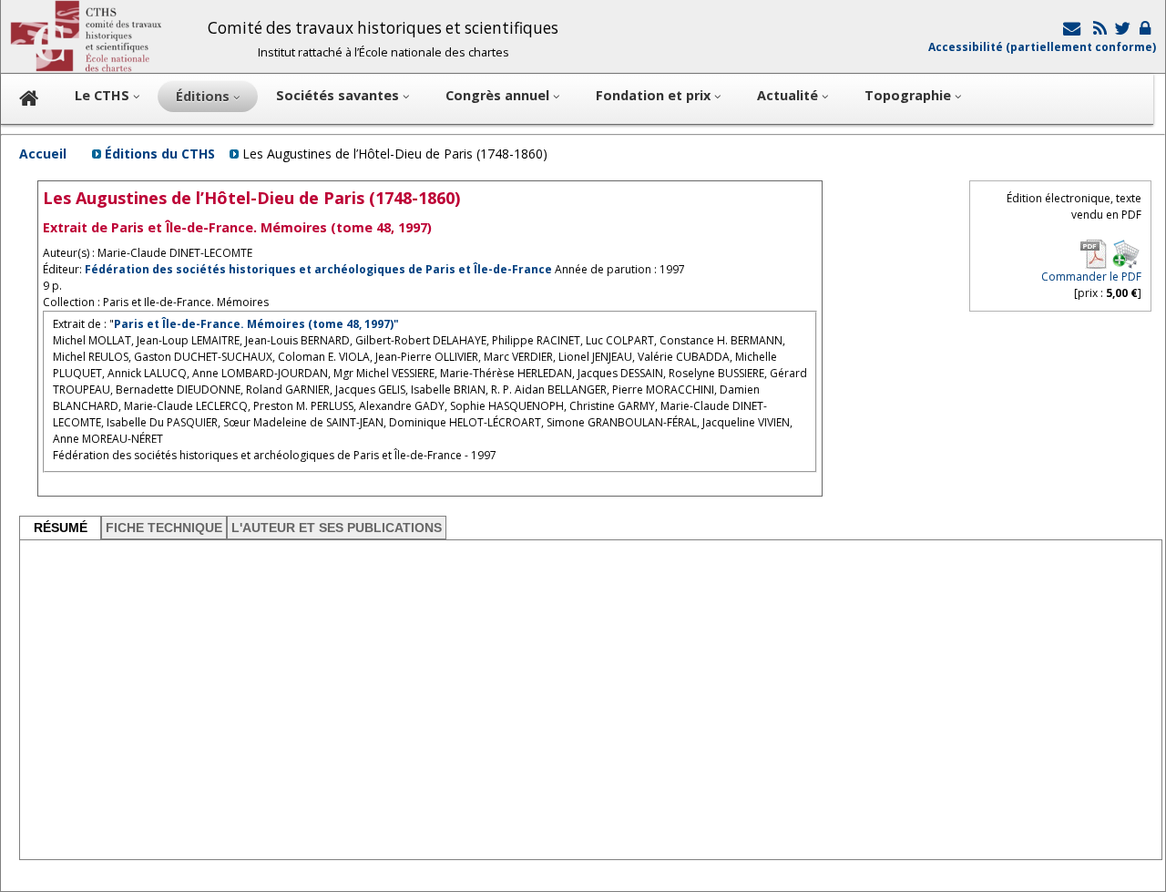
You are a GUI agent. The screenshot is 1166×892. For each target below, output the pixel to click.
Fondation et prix (655, 95)
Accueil (42, 153)
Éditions (204, 96)
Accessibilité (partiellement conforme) (1042, 47)
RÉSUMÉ (60, 527)
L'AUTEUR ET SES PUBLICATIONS (336, 527)
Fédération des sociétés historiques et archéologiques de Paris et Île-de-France (318, 269)
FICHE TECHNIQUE (164, 527)
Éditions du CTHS (160, 153)
